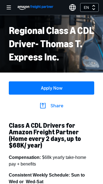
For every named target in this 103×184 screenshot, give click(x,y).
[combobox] (89, 7)
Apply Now (51, 88)
